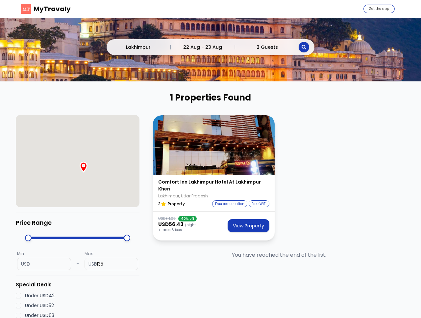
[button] (214, 145)
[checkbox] (18, 296)
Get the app (379, 8)
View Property (248, 225)
